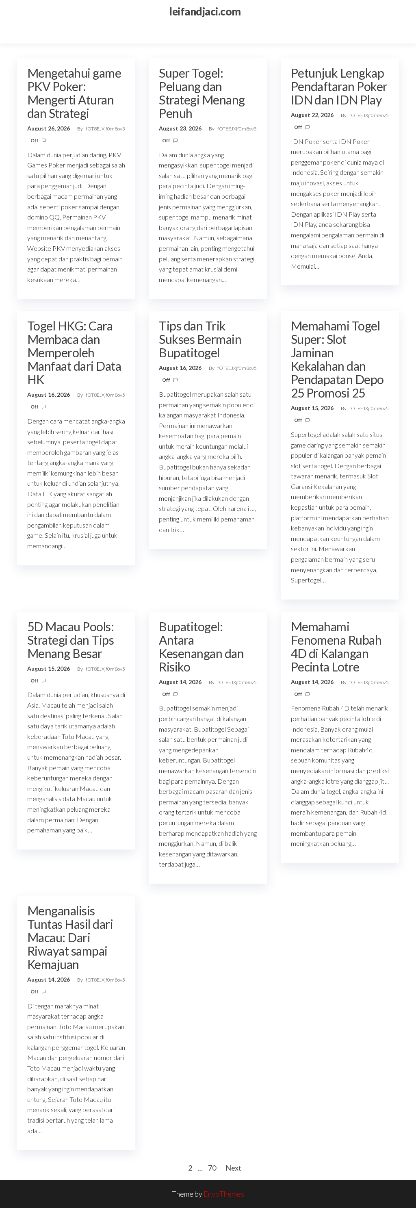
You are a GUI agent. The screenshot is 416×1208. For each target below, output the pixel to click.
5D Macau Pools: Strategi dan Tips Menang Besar (70, 639)
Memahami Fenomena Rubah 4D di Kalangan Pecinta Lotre (336, 646)
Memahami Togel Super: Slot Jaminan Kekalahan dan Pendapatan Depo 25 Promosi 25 (337, 359)
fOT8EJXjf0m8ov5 (105, 129)
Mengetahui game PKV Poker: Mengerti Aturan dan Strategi (74, 92)
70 (212, 1167)
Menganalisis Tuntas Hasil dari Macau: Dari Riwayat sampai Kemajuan (70, 937)
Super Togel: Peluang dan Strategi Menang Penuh (202, 92)
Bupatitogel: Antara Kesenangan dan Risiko (201, 646)
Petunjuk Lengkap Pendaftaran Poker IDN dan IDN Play (339, 86)
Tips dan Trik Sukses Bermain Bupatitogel (200, 339)
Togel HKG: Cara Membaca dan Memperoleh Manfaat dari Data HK (74, 352)
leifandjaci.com (204, 11)
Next (233, 1167)
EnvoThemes (224, 1193)
